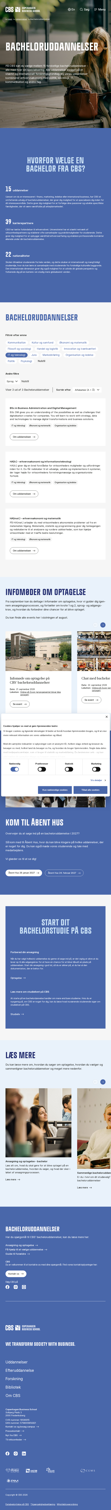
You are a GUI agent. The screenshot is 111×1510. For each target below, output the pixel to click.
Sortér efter (63, 389)
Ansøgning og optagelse (19, 1245)
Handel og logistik (47, 348)
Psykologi (26, 361)
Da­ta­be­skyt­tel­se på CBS (17, 1504)
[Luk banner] (107, 717)
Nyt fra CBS (11, 1435)
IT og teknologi (16, 355)
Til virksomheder (13, 1439)
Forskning (14, 1379)
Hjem (10, 19)
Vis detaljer (96, 780)
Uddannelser (21, 19)
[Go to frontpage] (22, 9)
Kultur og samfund (42, 342)
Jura (34, 355)
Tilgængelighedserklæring (42, 1504)
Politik (11, 361)
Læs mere (10, 1179)
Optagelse (16, 978)
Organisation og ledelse (79, 355)
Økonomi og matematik (73, 342)
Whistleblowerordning (67, 1504)
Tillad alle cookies (90, 790)
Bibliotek (13, 1387)
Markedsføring (51, 355)
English (71, 9)
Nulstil (41, 361)
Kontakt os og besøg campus (20, 1426)
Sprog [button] (10, 381)
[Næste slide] (103, 625)
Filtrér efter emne (16, 335)
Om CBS (12, 1396)
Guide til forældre (15, 1253)
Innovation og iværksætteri (80, 348)
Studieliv (15, 1014)
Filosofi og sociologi (19, 348)
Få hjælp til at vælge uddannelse (24, 1249)
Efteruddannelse (19, 1370)
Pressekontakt (12, 1431)
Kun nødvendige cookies (54, 790)
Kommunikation (17, 342)
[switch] (42, 769)
